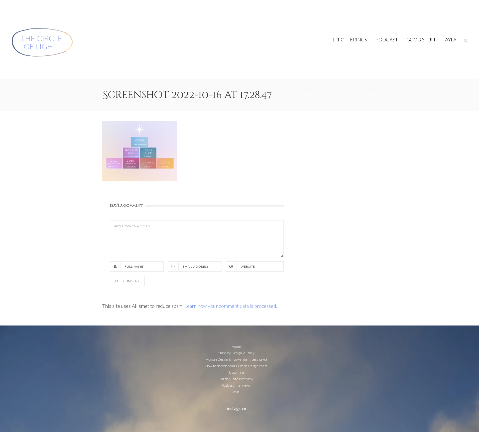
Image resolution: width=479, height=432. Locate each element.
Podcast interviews (236, 385)
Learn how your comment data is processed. (231, 306)
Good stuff (421, 39)
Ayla (451, 39)
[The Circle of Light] (42, 39)
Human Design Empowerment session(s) (236, 359)
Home (287, 94)
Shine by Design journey (236, 353)
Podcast (386, 39)
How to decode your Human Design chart (236, 366)
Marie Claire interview (236, 379)
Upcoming (304, 94)
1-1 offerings (349, 39)
